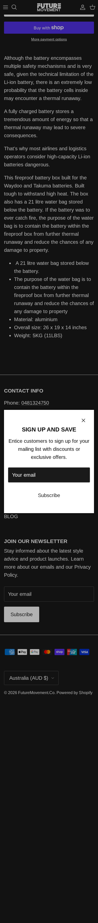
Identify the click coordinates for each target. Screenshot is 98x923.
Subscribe (49, 495)
